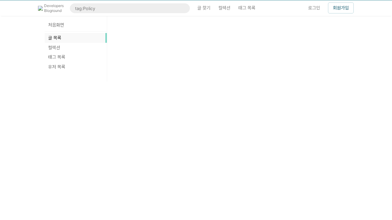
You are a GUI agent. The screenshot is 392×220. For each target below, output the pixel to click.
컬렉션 (54, 47)
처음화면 (56, 25)
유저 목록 (56, 66)
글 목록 (54, 37)
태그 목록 (56, 57)
